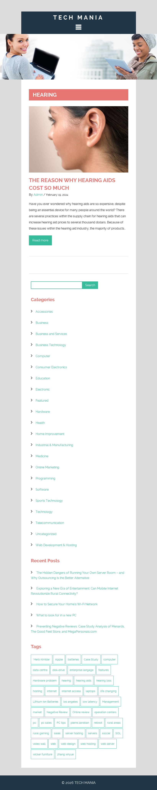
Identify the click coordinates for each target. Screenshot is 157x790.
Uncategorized (46, 534)
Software (42, 489)
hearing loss (103, 680)
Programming (45, 478)
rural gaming (41, 733)
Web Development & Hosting (56, 545)
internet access (71, 691)
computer (109, 659)
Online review (81, 712)
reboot (98, 722)
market (37, 712)
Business (42, 323)
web (53, 743)
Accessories (44, 311)
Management (110, 701)
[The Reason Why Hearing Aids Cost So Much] (78, 140)
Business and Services (51, 334)
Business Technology (51, 345)
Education (43, 378)
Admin (38, 194)
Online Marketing (47, 467)
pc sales (46, 722)
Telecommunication (50, 523)
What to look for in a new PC (56, 615)
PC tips (61, 722)
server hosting (74, 733)
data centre (40, 670)
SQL (118, 733)
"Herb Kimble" (41, 659)
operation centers (105, 712)
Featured (42, 400)
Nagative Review (57, 712)
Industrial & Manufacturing (54, 445)
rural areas (114, 722)
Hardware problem (45, 680)
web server (107, 743)
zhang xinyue (65, 754)
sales (57, 733)
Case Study (91, 659)
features (103, 670)
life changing (108, 691)
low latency (90, 701)
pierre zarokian (80, 722)
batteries (73, 659)
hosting (37, 691)
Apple (59, 659)
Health (40, 423)
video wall (39, 743)
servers (92, 733)
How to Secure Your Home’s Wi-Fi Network (66, 604)
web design (68, 743)
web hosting (88, 743)
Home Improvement (50, 434)
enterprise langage (81, 670)
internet (52, 691)
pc (34, 722)
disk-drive (58, 670)
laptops (90, 691)
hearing (66, 680)
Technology (44, 512)
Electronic (43, 389)
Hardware (43, 411)
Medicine (42, 456)
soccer (106, 733)
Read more (40, 240)
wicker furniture (42, 754)
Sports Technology (49, 500)
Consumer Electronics (51, 367)
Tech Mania (78, 17)
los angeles (70, 701)
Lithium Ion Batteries (45, 701)
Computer (43, 356)
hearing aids (83, 680)
